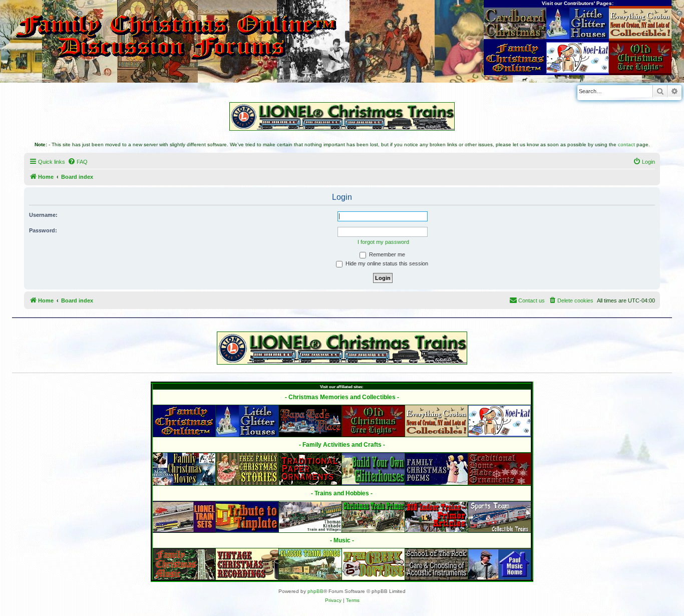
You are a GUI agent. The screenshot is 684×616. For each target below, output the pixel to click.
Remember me (386, 254)
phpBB (315, 591)
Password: (43, 230)
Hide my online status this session (386, 263)
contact (626, 144)
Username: (43, 215)
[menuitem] (78, 162)
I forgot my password (383, 242)
